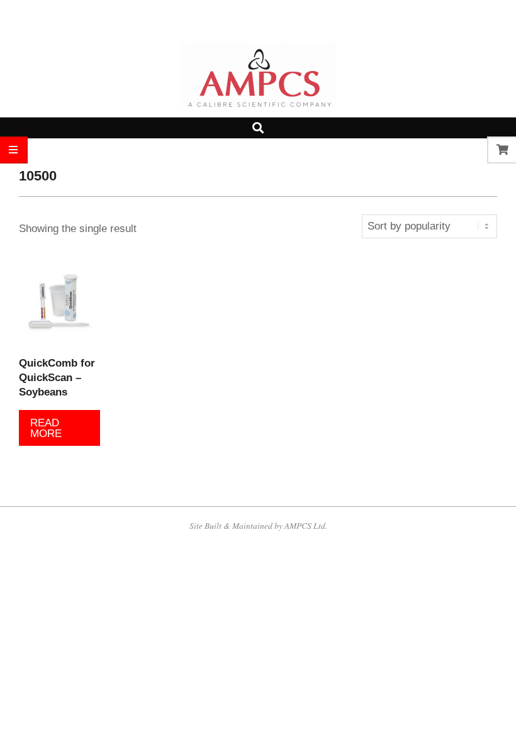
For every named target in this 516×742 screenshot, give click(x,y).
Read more (46, 428)
